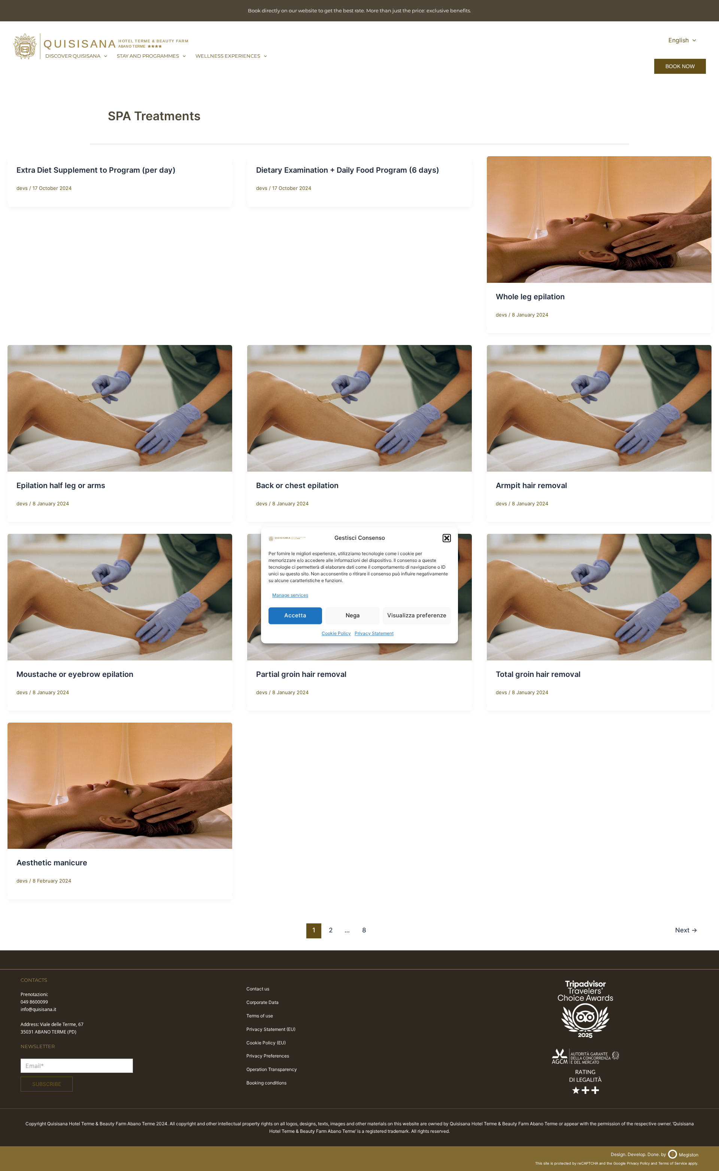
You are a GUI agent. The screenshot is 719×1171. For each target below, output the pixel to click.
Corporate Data (262, 1002)
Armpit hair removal (531, 485)
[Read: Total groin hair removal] (599, 596)
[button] (446, 538)
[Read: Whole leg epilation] (599, 219)
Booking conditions (266, 1083)
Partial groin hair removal (301, 674)
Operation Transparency (271, 1069)
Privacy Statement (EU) (270, 1029)
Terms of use (259, 1016)
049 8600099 (34, 1002)
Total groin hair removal (538, 674)
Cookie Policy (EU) (266, 1043)
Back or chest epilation (297, 485)
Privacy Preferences (267, 1056)
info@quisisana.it (38, 1009)
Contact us (257, 989)
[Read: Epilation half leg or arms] (119, 407)
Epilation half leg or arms (60, 485)
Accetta (295, 615)
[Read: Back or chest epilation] (359, 407)
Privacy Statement (374, 633)
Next (686, 930)
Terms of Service (672, 1163)
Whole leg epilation (530, 296)
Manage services (290, 595)
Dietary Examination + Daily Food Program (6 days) (347, 170)
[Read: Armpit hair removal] (599, 407)
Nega (353, 615)
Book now (680, 66)
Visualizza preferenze (416, 615)
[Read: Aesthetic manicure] (119, 785)
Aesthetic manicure (51, 862)
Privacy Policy (638, 1163)
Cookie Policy (336, 633)
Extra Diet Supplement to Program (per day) (96, 170)
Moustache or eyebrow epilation (74, 674)
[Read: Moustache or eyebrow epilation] (119, 596)
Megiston (688, 1155)
